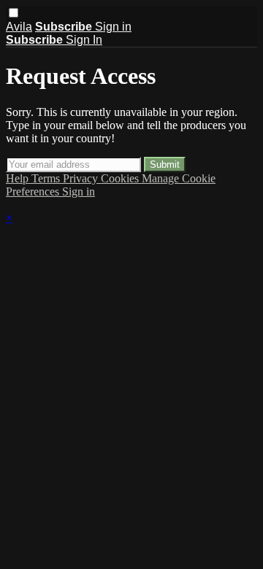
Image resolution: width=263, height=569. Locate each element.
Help (18, 178)
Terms (47, 178)
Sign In (84, 40)
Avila (19, 26)
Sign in (113, 26)
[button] (13, 13)
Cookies (121, 178)
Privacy (82, 178)
